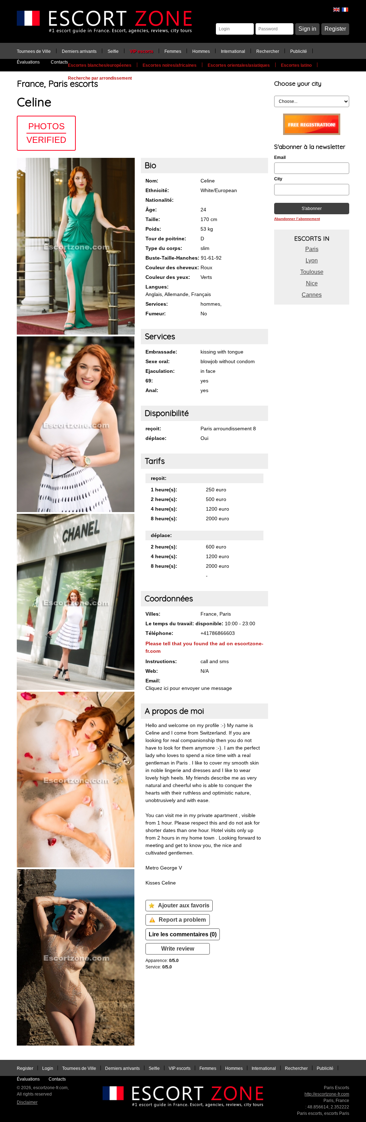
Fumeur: (155, 313)
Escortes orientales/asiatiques (239, 65)
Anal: (151, 390)
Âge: (151, 209)
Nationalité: (159, 200)
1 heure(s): (164, 489)
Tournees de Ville (34, 51)
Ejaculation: (160, 371)
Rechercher (267, 51)
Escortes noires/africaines (170, 65)
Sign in (307, 29)
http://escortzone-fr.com (327, 1094)
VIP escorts (141, 51)
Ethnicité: (157, 190)
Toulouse (311, 272)
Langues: (157, 287)
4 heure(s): (164, 509)
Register (335, 29)
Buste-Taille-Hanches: (172, 258)
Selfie (113, 51)
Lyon (312, 260)
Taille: (152, 219)
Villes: (152, 614)
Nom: (151, 181)
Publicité (298, 51)
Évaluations (28, 62)
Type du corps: (163, 248)
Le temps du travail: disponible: (184, 623)
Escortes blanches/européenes (100, 65)
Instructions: (161, 661)
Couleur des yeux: (167, 277)
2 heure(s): (164, 499)
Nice (312, 283)
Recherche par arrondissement (100, 78)
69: (149, 381)
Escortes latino (296, 65)
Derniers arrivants (79, 51)
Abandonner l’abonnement (297, 219)
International (233, 51)
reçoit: (153, 428)
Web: (151, 671)
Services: (156, 304)
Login (47, 1068)
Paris (311, 249)
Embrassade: (161, 352)
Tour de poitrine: (165, 238)
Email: (152, 680)
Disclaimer (27, 1102)
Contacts (59, 62)
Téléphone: (159, 633)
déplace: (156, 438)
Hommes (201, 51)
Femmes (172, 51)
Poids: (153, 229)
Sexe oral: (157, 361)
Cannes (312, 295)
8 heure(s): (164, 518)
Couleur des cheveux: (172, 267)
